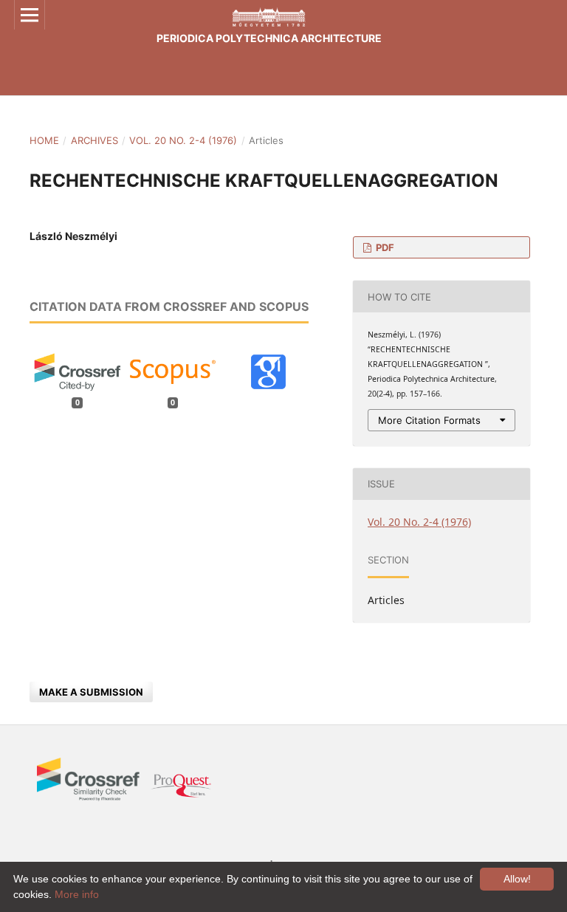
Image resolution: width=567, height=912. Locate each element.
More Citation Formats (429, 420)
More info (77, 894)
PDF (384, 247)
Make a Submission (91, 692)
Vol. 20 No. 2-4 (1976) (183, 140)
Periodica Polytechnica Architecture (269, 38)
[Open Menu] (29, 15)
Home (44, 140)
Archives (94, 140)
